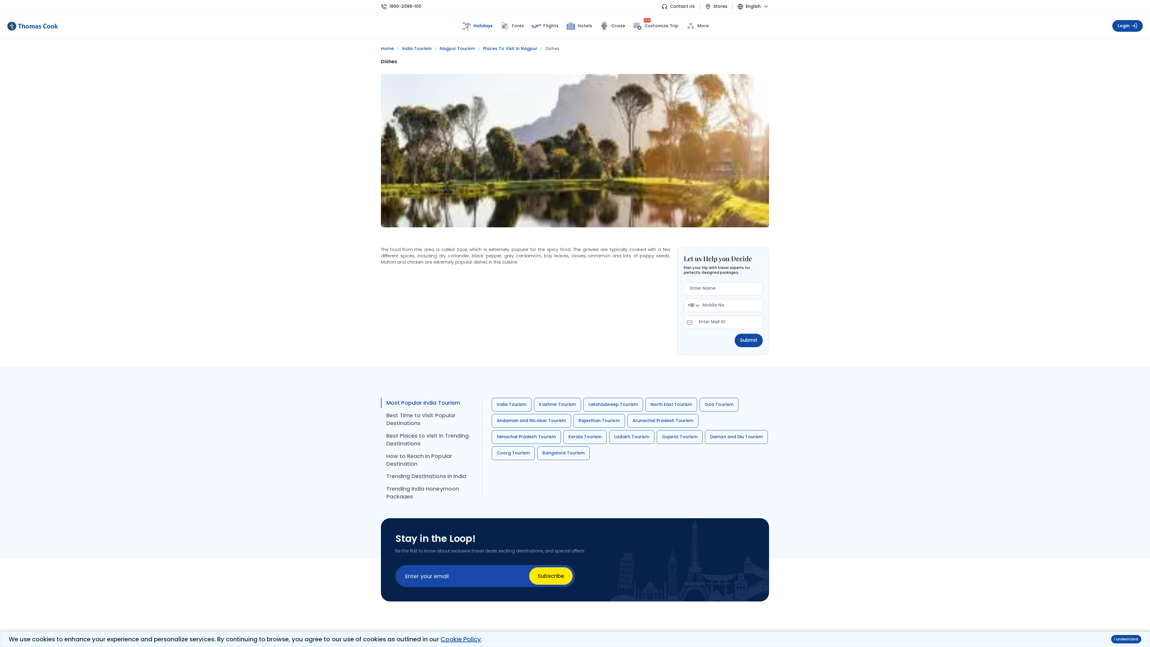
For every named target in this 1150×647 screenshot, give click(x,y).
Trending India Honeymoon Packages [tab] (422, 492)
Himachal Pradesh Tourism (526, 437)
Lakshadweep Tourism (613, 404)
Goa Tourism (719, 404)
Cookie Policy (461, 639)
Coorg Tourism (513, 453)
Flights (550, 26)
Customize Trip (661, 25)
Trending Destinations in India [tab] (426, 476)
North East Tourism (671, 404)
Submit (748, 340)
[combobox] (693, 305)
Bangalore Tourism (563, 453)
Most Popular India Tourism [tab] (423, 402)
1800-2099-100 (405, 6)
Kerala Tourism (585, 437)
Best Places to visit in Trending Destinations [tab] (427, 439)
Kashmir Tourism (557, 404)
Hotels (585, 26)
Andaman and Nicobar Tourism (531, 421)
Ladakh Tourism (631, 437)
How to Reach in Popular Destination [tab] (419, 460)
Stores (720, 6)
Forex (518, 26)
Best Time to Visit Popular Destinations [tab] (421, 419)
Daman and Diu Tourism (736, 437)
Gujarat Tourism (680, 437)
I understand (1126, 639)
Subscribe (551, 576)
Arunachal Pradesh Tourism (663, 421)
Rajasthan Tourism (599, 421)
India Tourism (511, 404)
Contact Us (682, 6)
